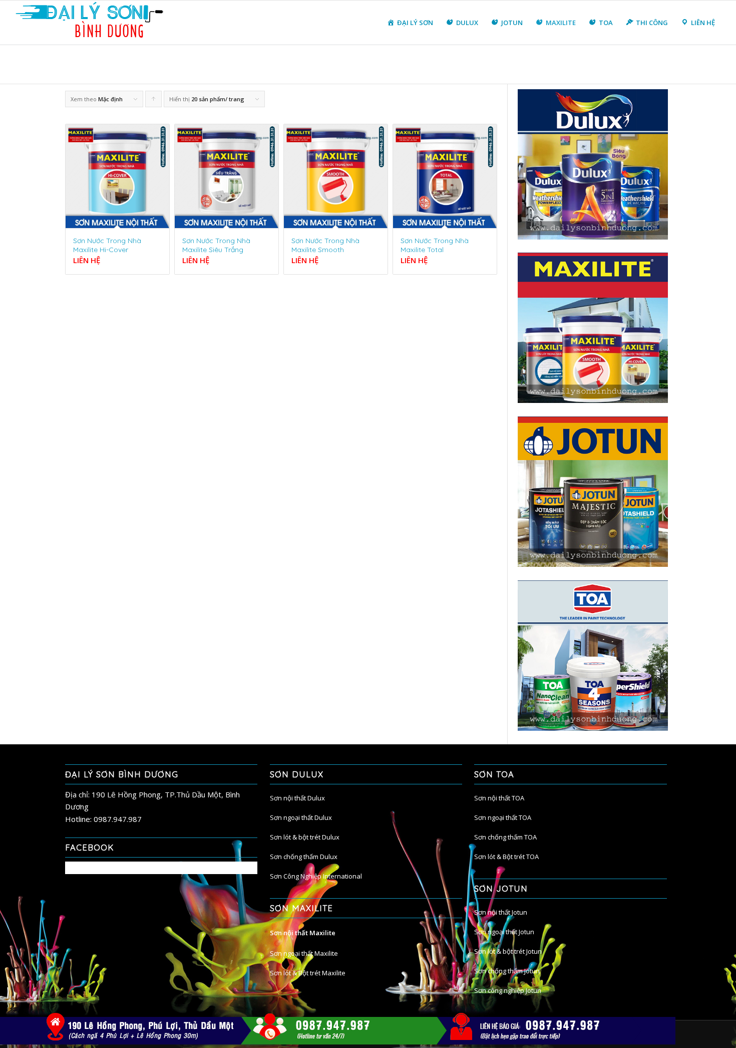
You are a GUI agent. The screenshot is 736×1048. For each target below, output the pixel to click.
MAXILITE (596, 64)
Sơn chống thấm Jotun (507, 970)
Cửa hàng (564, 64)
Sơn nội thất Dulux (297, 797)
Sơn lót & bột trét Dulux (304, 837)
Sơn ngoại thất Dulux (301, 817)
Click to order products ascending (154, 101)
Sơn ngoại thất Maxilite (304, 953)
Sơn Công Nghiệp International (316, 876)
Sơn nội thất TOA (499, 797)
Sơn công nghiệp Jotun (507, 990)
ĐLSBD (536, 64)
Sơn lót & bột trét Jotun (508, 951)
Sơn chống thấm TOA (505, 837)
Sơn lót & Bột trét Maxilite (307, 972)
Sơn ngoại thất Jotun (504, 931)
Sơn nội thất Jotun (500, 912)
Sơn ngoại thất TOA (502, 817)
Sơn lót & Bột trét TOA (506, 856)
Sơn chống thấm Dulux (303, 856)
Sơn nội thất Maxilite (302, 932)
